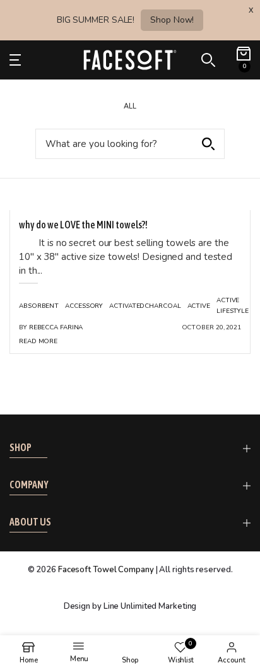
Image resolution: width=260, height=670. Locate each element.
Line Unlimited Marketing (150, 606)
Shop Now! (172, 20)
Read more (38, 341)
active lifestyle (232, 305)
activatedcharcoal (144, 306)
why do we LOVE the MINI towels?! (83, 224)
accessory (84, 306)
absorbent (39, 306)
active (198, 306)
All (130, 106)
